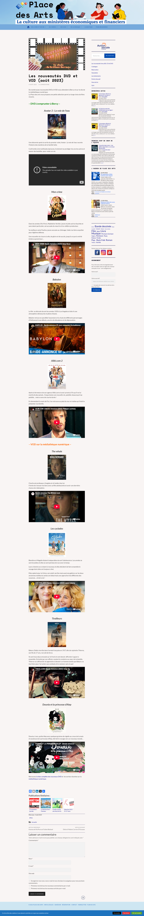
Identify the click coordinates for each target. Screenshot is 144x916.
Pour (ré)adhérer (102, 27)
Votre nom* (95, 271)
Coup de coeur (106, 149)
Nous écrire (95, 82)
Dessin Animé (107, 229)
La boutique (89, 27)
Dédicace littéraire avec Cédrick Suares (108, 202)
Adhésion (58, 904)
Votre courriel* (96, 278)
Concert (98, 229)
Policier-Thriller (96, 238)
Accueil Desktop (28, 27)
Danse (102, 229)
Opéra (94, 236)
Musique (96, 233)
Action (93, 226)
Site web (31, 873)
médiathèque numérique (37, 779)
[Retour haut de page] (83, 899)
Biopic (113, 226)
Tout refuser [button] (126, 913)
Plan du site (91, 904)
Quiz (93, 85)
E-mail (31, 866)
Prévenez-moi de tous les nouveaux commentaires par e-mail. (50, 886)
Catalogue (94, 66)
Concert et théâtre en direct (103, 192)
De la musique (75, 27)
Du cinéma (52, 27)
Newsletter (95, 73)
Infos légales (48, 904)
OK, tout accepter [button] (136, 913)
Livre (96, 216)
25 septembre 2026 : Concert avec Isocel (107, 174)
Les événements (96, 76)
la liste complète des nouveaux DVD (49, 777)
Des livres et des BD (37, 27)
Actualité (34, 822)
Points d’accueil (96, 79)
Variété (98, 242)
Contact (74, 904)
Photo (105, 236)
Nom (31, 859)
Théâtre (93, 242)
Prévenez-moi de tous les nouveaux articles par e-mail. (48, 888)
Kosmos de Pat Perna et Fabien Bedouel (41, 828)
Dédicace (97, 215)
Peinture (99, 236)
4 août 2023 (33, 84)
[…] (94, 105)
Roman (109, 240)
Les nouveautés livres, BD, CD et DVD (102, 63)
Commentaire (33, 840)
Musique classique (107, 234)
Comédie (93, 229)
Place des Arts (38, 904)
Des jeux (63, 27)
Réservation (95, 69)
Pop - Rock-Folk (98, 240)
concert (97, 193)
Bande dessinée (103, 226)
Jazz (98, 231)
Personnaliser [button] (117, 913)
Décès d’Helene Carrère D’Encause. (74, 828)
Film (31, 818)
